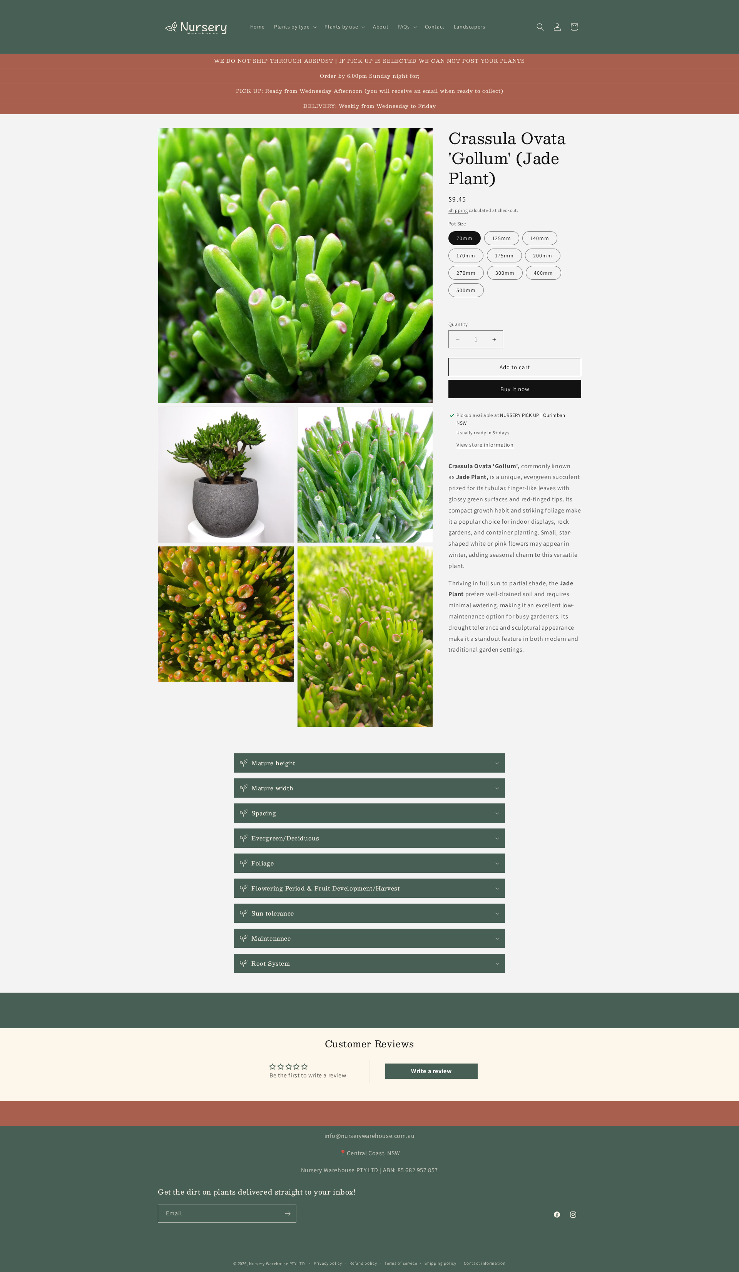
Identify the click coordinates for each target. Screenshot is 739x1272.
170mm (465, 255)
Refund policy (363, 1263)
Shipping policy (440, 1263)
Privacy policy (328, 1263)
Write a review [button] (431, 1071)
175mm (504, 255)
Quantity (458, 324)
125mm (501, 238)
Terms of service (401, 1263)
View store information (484, 444)
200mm (542, 255)
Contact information (484, 1263)
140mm (539, 238)
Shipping (458, 210)
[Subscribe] (287, 1214)
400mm (543, 272)
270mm (466, 272)
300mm (505, 272)
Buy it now (515, 389)
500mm (466, 290)
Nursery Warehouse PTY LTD (277, 1263)
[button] (294, 26)
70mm (464, 238)
